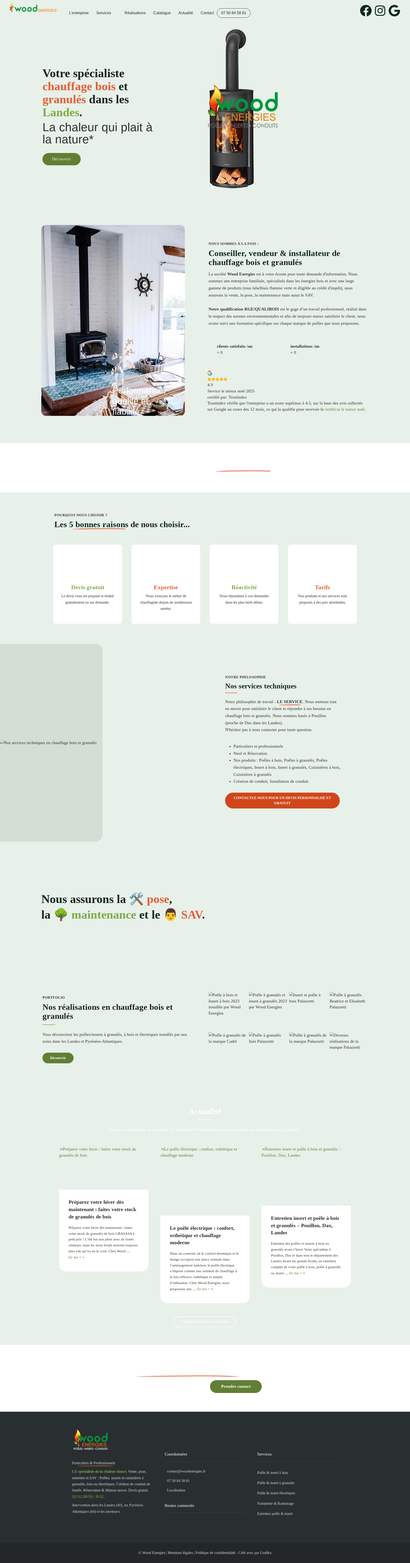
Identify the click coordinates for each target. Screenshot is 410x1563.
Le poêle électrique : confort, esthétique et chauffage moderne (202, 1235)
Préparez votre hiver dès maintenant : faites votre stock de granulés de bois (102, 1209)
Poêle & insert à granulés (275, 1483)
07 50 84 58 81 (233, 13)
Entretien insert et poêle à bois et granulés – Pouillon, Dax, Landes (305, 1225)
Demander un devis (177, 1386)
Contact (207, 13)
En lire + (75, 1257)
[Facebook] (366, 11)
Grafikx (266, 1553)
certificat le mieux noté (345, 409)
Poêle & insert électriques (276, 1493)
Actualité (185, 13)
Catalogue (162, 13)
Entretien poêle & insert (275, 1514)
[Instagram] (380, 11)
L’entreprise (79, 13)
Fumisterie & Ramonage (275, 1503)
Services (103, 13)
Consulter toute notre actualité (205, 1321)
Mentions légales (180, 1553)
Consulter (307, 467)
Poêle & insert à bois (272, 1473)
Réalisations (135, 13)
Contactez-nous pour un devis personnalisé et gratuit (282, 800)
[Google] (394, 11)
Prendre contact (236, 1386)
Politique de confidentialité (215, 1553)
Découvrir (61, 159)
